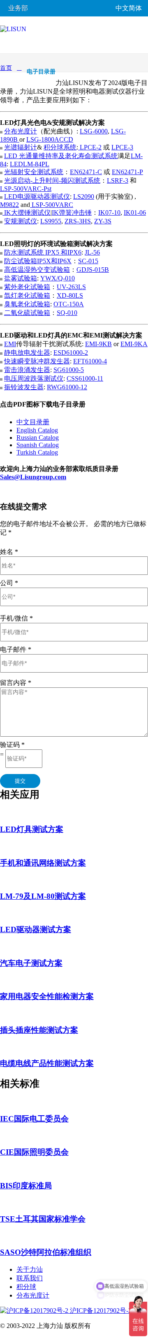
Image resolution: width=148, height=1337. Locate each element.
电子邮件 (15, 649)
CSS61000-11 (85, 378)
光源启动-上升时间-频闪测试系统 (52, 180)
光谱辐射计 (20, 147)
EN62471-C (86, 171)
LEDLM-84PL (29, 164)
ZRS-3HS (78, 221)
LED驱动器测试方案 (35, 929)
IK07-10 (109, 212)
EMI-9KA (134, 343)
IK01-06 (135, 212)
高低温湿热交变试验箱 (37, 269)
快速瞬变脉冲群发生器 (37, 361)
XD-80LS (70, 295)
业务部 (18, 8)
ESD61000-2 (70, 352)
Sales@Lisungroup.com (33, 476)
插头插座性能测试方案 (39, 1030)
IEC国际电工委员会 (34, 1118)
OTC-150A (68, 304)
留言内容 (15, 682)
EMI (10, 343)
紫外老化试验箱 (27, 286)
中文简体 (129, 8)
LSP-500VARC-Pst (25, 188)
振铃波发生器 (24, 387)
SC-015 (88, 260)
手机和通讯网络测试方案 (43, 863)
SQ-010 (67, 312)
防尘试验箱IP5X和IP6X (38, 260)
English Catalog (37, 430)
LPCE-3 (122, 147)
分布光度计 (20, 131)
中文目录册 (32, 421)
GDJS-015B (92, 269)
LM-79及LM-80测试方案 (43, 896)
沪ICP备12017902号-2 (100, 1310)
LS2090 (83, 196)
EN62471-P (127, 171)
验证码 (12, 744)
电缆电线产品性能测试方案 (47, 1063)
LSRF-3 (117, 180)
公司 (9, 582)
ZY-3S (102, 221)
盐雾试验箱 (20, 278)
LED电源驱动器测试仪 (37, 196)
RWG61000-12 (67, 387)
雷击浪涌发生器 (27, 369)
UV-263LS (71, 286)
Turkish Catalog (37, 452)
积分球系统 (60, 147)
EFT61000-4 (90, 361)
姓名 (9, 551)
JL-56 (92, 252)
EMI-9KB (98, 343)
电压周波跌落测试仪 (33, 378)
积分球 (26, 1286)
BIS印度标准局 (26, 1185)
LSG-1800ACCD (49, 139)
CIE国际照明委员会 (34, 1152)
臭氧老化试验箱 (27, 304)
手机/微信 (16, 618)
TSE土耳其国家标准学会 (43, 1219)
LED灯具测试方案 (31, 829)
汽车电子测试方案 (31, 963)
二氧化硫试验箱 (27, 312)
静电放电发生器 (27, 352)
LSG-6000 (94, 131)
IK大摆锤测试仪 (26, 212)
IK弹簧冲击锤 (72, 212)
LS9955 (50, 221)
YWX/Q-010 (57, 278)
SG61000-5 (68, 369)
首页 (6, 68)
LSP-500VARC (51, 204)
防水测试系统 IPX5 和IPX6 (42, 252)
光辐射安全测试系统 (33, 171)
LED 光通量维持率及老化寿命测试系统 (61, 155)
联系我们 (29, 1278)
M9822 (9, 204)
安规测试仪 (20, 221)
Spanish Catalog (37, 444)
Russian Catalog (37, 437)
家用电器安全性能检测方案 (47, 996)
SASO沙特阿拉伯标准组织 (45, 1252)
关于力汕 (29, 1269)
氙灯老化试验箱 (27, 295)
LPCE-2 (90, 147)
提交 (20, 781)
